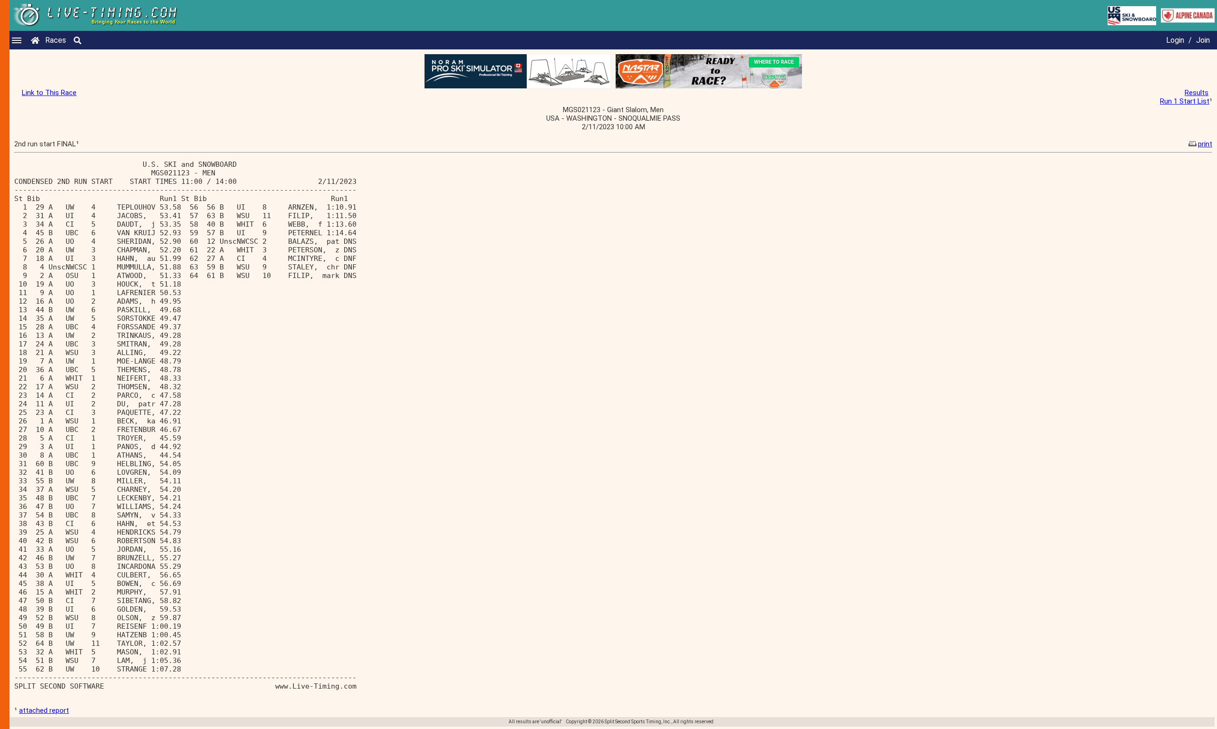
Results (1196, 92)
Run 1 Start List (1184, 101)
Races (55, 40)
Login (1175, 40)
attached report (44, 710)
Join (1203, 40)
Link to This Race (49, 92)
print (1205, 144)
